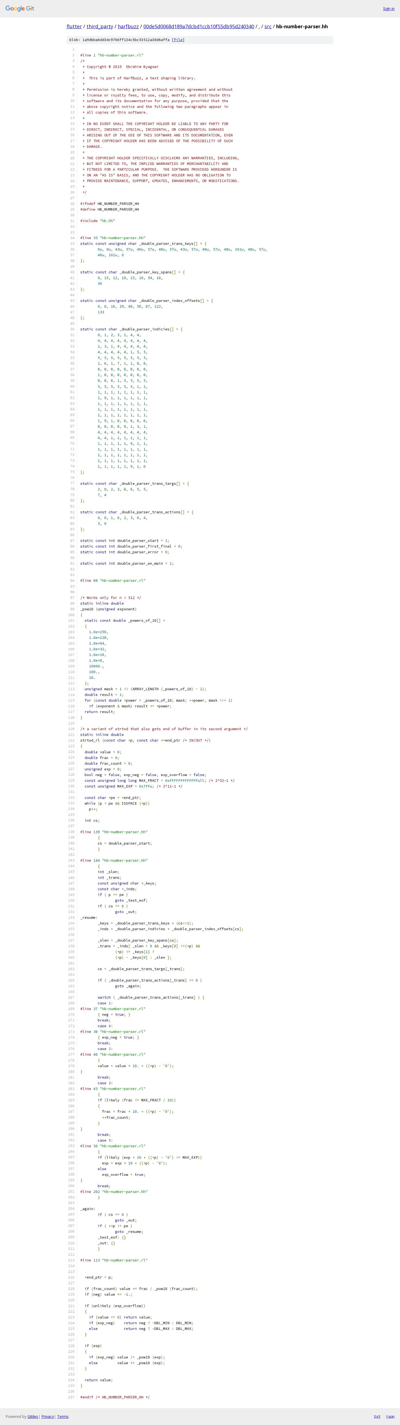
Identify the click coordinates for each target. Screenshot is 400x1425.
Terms (63, 1416)
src (268, 26)
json (390, 1416)
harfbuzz (128, 26)
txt (377, 1416)
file (178, 40)
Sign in (389, 8)
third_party (100, 26)
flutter (74, 26)
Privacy (47, 1416)
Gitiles (32, 1416)
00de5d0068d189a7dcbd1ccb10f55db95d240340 (198, 26)
